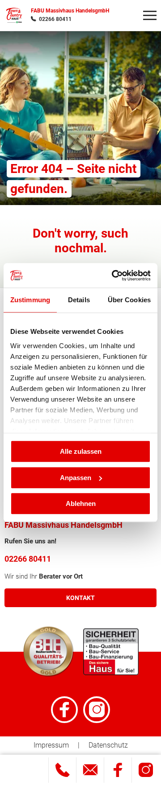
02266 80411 (55, 19)
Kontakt (80, 597)
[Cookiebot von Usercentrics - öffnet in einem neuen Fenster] (113, 275)
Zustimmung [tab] (30, 300)
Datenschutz (108, 745)
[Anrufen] (62, 770)
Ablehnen (81, 503)
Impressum (51, 745)
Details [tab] (79, 300)
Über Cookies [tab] (129, 300)
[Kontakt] (90, 770)
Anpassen (75, 477)
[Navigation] (150, 15)
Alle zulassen (81, 451)
